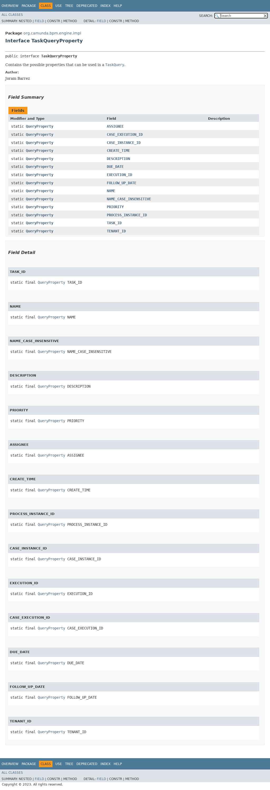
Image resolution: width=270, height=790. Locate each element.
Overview (10, 6)
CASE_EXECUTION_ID (125, 134)
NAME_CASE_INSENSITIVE (129, 199)
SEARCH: (206, 16)
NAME (111, 191)
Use (58, 6)
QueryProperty (39, 126)
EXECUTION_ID (119, 175)
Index (105, 6)
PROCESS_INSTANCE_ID (127, 215)
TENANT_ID (116, 231)
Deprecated (86, 6)
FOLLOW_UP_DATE (121, 183)
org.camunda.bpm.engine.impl (52, 33)
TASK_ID (114, 223)
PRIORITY (115, 207)
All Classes (12, 15)
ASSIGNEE (115, 126)
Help (118, 6)
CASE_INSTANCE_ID (124, 143)
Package (29, 6)
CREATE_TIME (118, 150)
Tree (69, 6)
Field (39, 21)
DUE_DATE (115, 166)
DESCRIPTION (118, 159)
